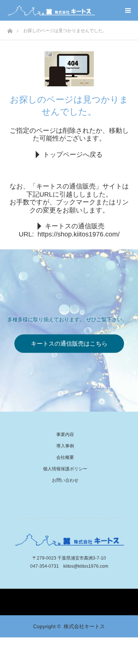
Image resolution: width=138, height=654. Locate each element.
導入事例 (65, 446)
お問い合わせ (65, 480)
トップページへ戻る (73, 154)
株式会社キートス (84, 626)
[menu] (127, 10)
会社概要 (65, 457)
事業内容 (65, 434)
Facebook (69, 594)
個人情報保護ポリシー (65, 468)
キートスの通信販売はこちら (69, 343)
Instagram (83, 594)
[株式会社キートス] (51, 10)
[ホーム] (9, 29)
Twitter (55, 594)
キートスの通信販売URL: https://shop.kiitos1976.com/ (69, 230)
